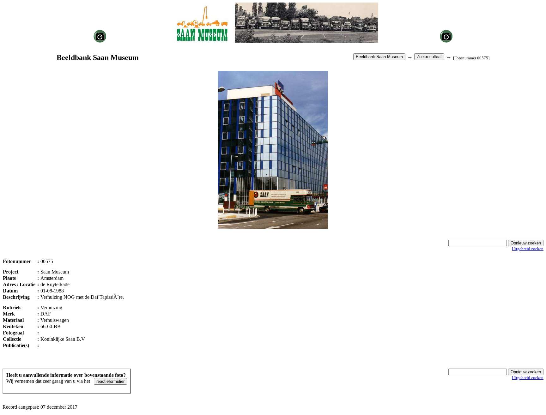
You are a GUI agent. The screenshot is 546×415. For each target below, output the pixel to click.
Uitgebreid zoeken (527, 248)
